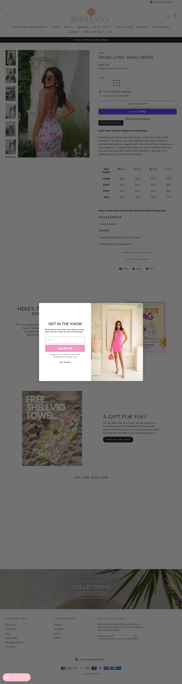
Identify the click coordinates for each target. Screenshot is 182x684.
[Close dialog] (139, 306)
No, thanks (65, 362)
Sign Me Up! (65, 348)
